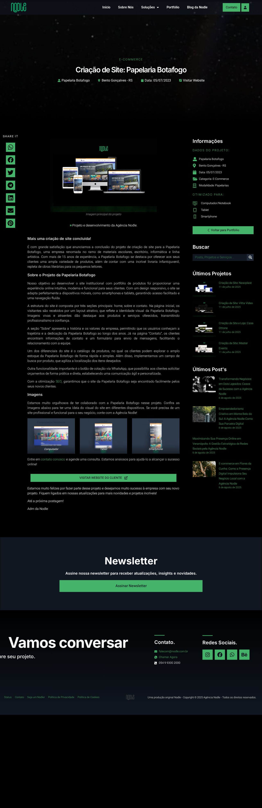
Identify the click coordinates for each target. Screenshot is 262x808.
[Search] (250, 257)
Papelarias (222, 185)
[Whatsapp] (232, 654)
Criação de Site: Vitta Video (236, 303)
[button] (10, 147)
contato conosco (53, 459)
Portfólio (173, 7)
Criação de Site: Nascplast (235, 283)
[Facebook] (220, 654)
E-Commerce (131, 59)
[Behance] (244, 654)
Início (106, 7)
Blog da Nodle (197, 7)
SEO (59, 381)
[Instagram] (207, 654)
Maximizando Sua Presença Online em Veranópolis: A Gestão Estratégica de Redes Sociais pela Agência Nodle (220, 443)
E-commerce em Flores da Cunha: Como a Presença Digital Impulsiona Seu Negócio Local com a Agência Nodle (235, 473)
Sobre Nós (125, 7)
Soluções (148, 7)
